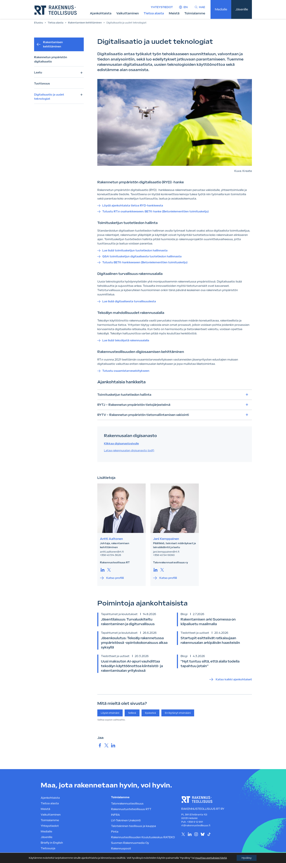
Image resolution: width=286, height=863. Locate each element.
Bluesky (202, 834)
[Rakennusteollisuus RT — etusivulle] (55, 10)
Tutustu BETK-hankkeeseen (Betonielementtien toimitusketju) (145, 262)
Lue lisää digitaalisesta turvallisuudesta (129, 301)
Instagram (196, 834)
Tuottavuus (42, 83)
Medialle (221, 9)
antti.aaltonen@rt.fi (112, 551)
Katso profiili (115, 578)
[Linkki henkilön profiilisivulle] (121, 508)
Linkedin (189, 834)
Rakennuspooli (121, 848)
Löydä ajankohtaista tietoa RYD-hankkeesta (132, 205)
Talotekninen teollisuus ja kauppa (133, 826)
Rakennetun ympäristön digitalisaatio (50, 59)
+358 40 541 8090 (164, 555)
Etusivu (38, 22)
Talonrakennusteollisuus (127, 803)
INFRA (115, 814)
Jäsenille (241, 9)
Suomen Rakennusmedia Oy (130, 842)
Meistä (174, 13)
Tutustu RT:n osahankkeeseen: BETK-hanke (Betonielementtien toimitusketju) (155, 211)
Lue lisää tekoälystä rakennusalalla (125, 340)
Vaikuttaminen (127, 13)
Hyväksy (247, 858)
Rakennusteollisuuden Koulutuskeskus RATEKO (143, 837)
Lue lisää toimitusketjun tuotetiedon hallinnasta (134, 250)
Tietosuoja (48, 848)
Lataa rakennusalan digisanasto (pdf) (129, 450)
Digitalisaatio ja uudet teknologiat (49, 96)
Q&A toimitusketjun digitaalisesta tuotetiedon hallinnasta (142, 256)
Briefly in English (52, 842)
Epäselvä (150, 713)
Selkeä (132, 713)
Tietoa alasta (154, 13)
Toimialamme (194, 13)
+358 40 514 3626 (110, 555)
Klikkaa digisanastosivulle (121, 443)
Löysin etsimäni (110, 713)
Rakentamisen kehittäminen (85, 22)
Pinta (114, 831)
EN (186, 7)
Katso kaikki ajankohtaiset (234, 679)
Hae (202, 7)
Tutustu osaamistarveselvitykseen (126, 370)
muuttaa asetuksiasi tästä (211, 858)
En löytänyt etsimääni (178, 713)
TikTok (209, 834)
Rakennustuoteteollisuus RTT (131, 809)
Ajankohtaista (100, 13)
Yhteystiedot (162, 7)
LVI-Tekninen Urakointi (126, 820)
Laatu (38, 72)
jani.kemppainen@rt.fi (166, 551)
